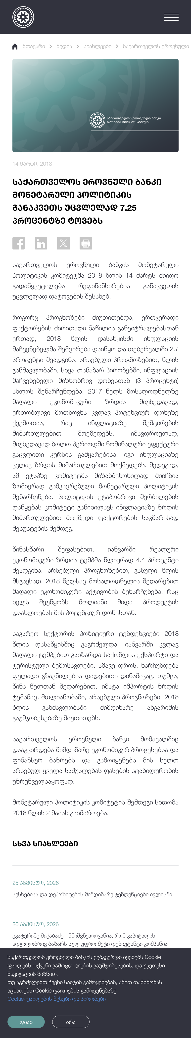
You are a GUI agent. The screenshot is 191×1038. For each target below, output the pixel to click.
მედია (64, 46)
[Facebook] (18, 243)
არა (71, 1022)
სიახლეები (97, 46)
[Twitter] (63, 243)
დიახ (26, 1022)
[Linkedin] (41, 243)
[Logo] (23, 17)
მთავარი (34, 46)
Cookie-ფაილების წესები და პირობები (56, 998)
